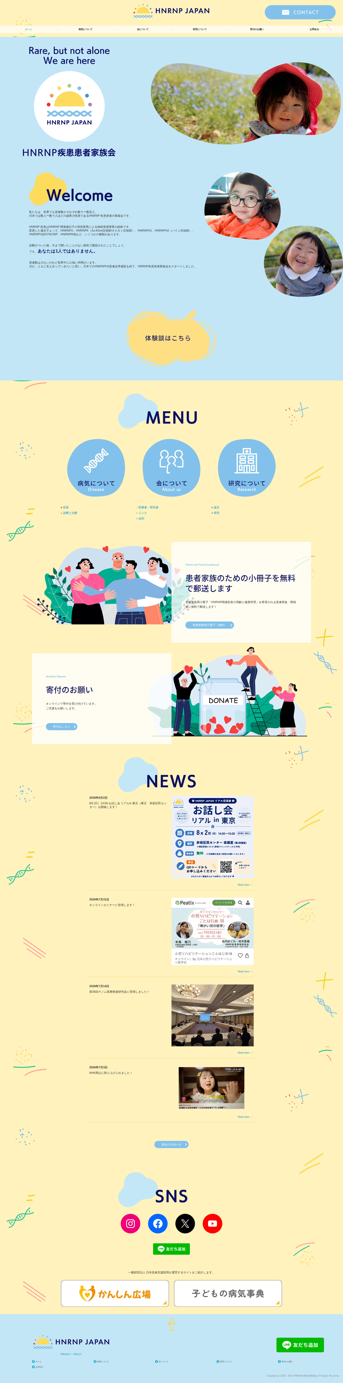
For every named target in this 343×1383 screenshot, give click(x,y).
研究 (217, 512)
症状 (66, 507)
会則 (141, 518)
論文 (217, 507)
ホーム (28, 29)
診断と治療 (70, 512)
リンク (142, 512)
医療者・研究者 (148, 507)
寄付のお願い (257, 29)
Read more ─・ (246, 884)
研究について (200, 29)
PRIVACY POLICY (71, 1354)
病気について (86, 29)
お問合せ (314, 29)
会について (143, 29)
